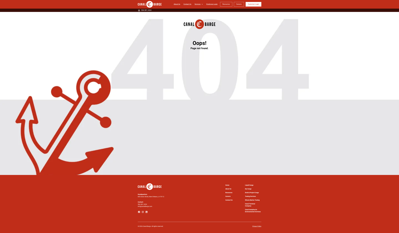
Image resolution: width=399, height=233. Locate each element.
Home (227, 185)
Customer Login (253, 4)
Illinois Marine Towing (252, 200)
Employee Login (211, 4)
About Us (177, 4)
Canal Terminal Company (250, 205)
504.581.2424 (142, 204)
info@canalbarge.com (145, 206)
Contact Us (187, 4)
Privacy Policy (256, 226)
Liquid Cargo (249, 185)
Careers (239, 4)
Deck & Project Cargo (252, 192)
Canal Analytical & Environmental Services (253, 210)
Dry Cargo (248, 189)
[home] (150, 4)
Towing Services (250, 196)
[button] (199, 4)
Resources (226, 4)
